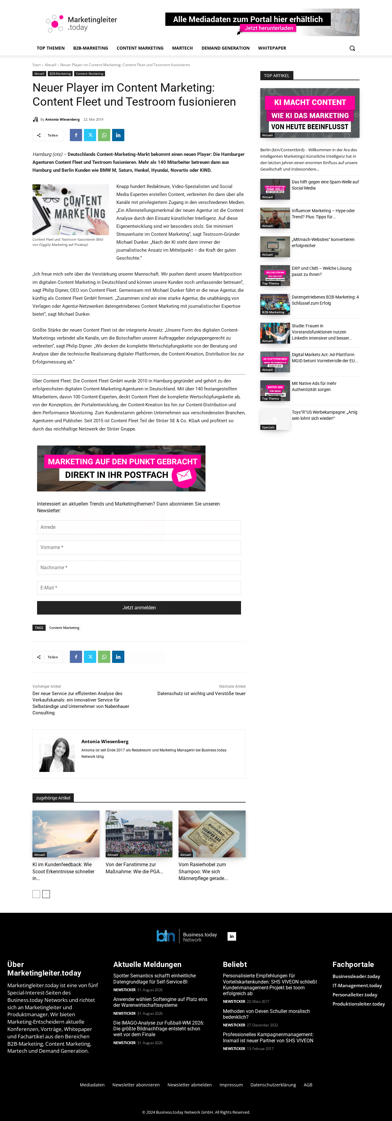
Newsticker (124, 989)
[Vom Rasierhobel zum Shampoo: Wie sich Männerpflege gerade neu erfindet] (212, 834)
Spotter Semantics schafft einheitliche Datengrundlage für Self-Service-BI (154, 978)
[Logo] (186, 936)
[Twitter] (90, 135)
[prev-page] (36, 894)
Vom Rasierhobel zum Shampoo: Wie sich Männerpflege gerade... (203, 871)
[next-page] (46, 894)
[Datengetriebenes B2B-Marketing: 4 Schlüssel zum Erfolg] (275, 304)
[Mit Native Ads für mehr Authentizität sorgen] (275, 390)
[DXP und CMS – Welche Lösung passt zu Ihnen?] (275, 275)
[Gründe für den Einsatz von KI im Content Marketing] (310, 113)
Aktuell (50, 64)
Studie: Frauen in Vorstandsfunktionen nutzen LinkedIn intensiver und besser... (322, 331)
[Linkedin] (118, 135)
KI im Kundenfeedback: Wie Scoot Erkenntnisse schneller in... (63, 871)
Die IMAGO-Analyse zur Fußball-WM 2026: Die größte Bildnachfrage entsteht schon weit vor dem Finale (158, 1028)
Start (36, 64)
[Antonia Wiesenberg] (36, 119)
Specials (268, 427)
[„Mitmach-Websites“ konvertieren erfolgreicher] (275, 246)
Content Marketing (89, 73)
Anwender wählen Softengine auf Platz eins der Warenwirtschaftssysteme (160, 1002)
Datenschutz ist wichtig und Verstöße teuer (201, 693)
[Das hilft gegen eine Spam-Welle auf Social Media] (275, 189)
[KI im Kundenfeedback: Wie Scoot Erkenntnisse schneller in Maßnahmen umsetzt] (66, 834)
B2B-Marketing (60, 73)
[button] (352, 48)
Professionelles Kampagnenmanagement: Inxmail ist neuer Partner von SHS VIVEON (268, 1037)
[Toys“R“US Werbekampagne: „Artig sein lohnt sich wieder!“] (275, 419)
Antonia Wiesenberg (62, 119)
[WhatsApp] (104, 135)
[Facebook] (76, 135)
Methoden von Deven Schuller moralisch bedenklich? (266, 1014)
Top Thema (270, 283)
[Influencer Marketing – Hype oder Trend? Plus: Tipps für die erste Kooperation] (275, 218)
